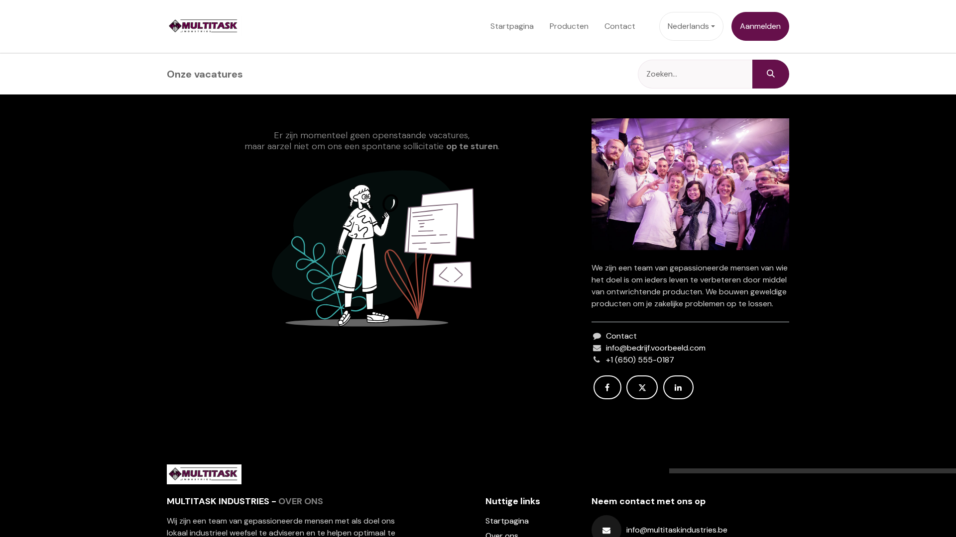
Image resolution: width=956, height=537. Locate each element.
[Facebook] (607, 387)
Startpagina (507, 521)
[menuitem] (512, 26)
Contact (621, 336)
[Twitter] (642, 387)
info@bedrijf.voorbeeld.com (656, 348)
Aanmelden (760, 26)
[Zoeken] (770, 74)
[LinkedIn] (678, 387)
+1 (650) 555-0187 (640, 360)
